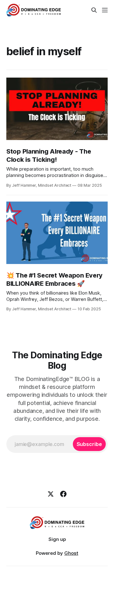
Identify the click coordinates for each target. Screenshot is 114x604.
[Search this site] (94, 10)
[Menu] (105, 10)
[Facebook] (63, 494)
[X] (51, 494)
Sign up (57, 539)
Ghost (71, 553)
